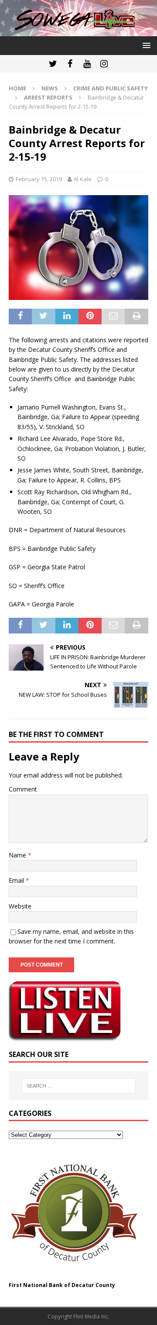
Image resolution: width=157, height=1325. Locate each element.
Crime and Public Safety (110, 88)
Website (20, 906)
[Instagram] (104, 63)
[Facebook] (70, 63)
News (49, 88)
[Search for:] (78, 1085)
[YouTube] (87, 63)
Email (17, 880)
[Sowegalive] (78, 31)
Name (18, 855)
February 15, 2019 (39, 179)
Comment (23, 789)
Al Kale (83, 179)
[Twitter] (53, 63)
